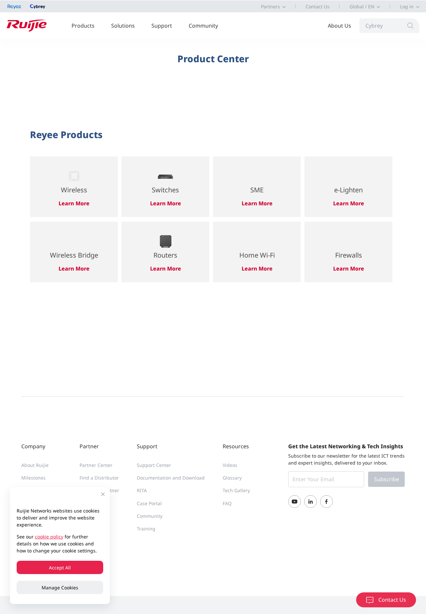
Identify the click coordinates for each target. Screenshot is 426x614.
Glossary (232, 478)
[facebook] (326, 501)
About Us (339, 25)
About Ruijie (35, 465)
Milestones (33, 478)
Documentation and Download (171, 478)
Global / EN (361, 6)
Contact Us (317, 6)
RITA (142, 490)
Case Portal (149, 503)
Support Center (154, 465)
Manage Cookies (60, 587)
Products (83, 25)
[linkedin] (310, 501)
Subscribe (386, 479)
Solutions (123, 25)
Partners (270, 6)
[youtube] (294, 501)
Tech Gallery (236, 490)
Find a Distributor (99, 478)
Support (161, 25)
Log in (407, 6)
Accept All (60, 567)
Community (203, 25)
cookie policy (49, 536)
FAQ (227, 503)
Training (146, 528)
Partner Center (96, 465)
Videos (230, 465)
